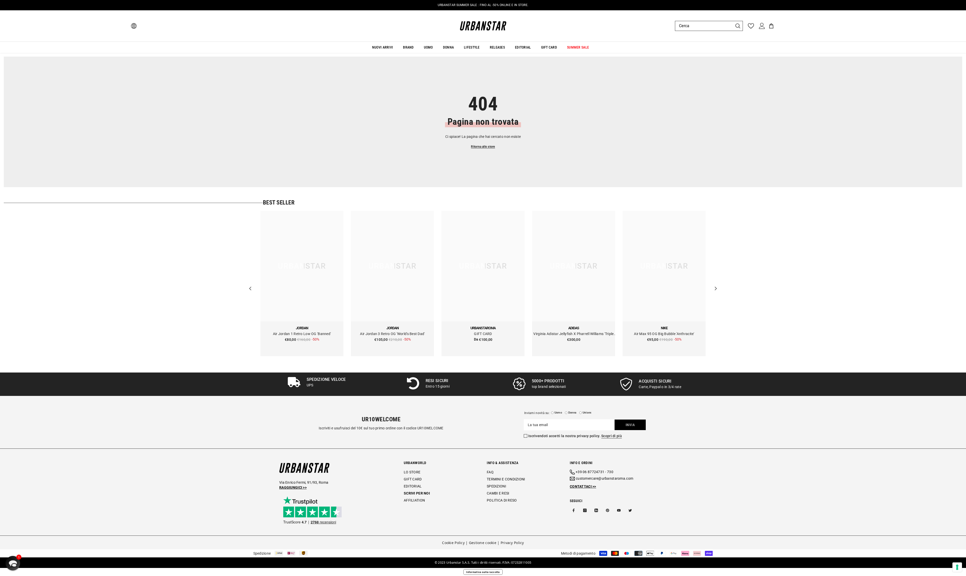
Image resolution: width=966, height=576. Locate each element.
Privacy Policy (512, 542)
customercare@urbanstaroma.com (604, 478)
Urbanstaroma (483, 328)
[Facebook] (573, 510)
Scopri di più (611, 436)
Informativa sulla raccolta (483, 571)
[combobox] (704, 26)
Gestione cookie (482, 542)
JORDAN (302, 328)
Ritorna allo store (483, 146)
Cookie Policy (453, 542)
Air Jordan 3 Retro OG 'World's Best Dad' (392, 334)
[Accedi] (762, 26)
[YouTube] (619, 510)
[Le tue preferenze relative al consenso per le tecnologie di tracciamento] (957, 567)
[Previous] (250, 283)
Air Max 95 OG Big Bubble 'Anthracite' (664, 334)
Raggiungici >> (293, 487)
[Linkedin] (596, 510)
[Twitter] (630, 510)
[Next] (715, 283)
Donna (572, 412)
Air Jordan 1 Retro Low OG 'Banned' (302, 334)
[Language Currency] (134, 26)
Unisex (587, 412)
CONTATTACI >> (583, 486)
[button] (13, 563)
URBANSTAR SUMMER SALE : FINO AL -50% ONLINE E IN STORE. (483, 5)
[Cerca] (709, 26)
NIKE (664, 328)
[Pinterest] (607, 510)
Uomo (558, 412)
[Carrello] (771, 26)
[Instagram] (585, 510)
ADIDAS (573, 328)
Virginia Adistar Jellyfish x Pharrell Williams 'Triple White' (573, 334)
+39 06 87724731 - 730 (594, 472)
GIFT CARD (483, 334)
